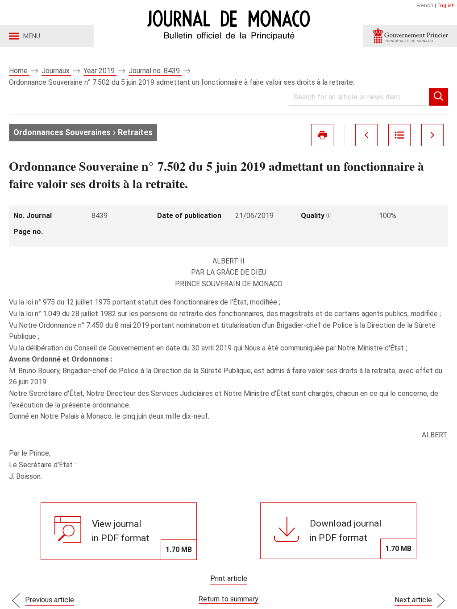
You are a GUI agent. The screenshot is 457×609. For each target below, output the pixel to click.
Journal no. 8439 (155, 70)
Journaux (56, 70)
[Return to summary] (399, 135)
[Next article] (432, 135)
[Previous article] (366, 135)
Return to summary (228, 599)
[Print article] (322, 135)
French (424, 5)
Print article (228, 578)
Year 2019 (99, 70)
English (446, 5)
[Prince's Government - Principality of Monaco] (410, 36)
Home (19, 70)
